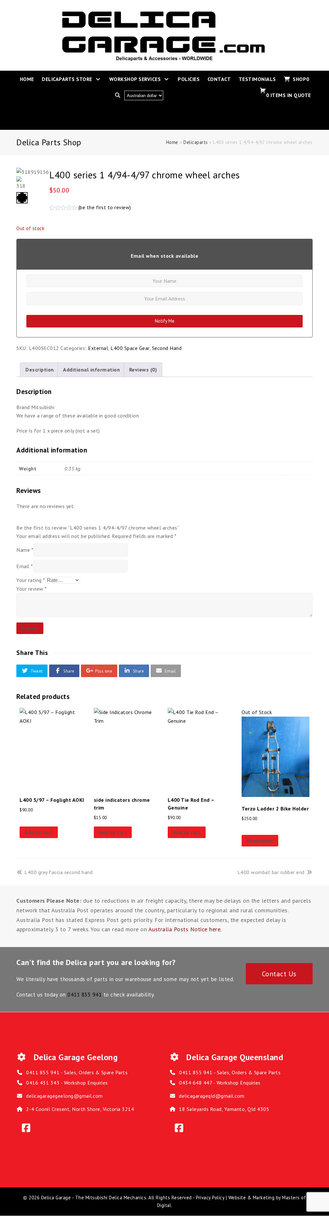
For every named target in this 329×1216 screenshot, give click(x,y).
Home (172, 142)
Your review (31, 589)
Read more (260, 840)
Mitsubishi (42, 407)
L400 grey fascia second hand (58, 872)
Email (24, 566)
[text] (164, 423)
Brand (23, 407)
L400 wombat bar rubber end (271, 872)
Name (24, 550)
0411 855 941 (84, 994)
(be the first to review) (104, 207)
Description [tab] (39, 369)
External (98, 348)
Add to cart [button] (39, 832)
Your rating (30, 580)
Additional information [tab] (91, 369)
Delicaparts (195, 142)
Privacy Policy (210, 1197)
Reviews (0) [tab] (143, 369)
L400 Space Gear (130, 348)
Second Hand (167, 348)
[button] (32, 671)
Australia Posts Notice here (184, 929)
